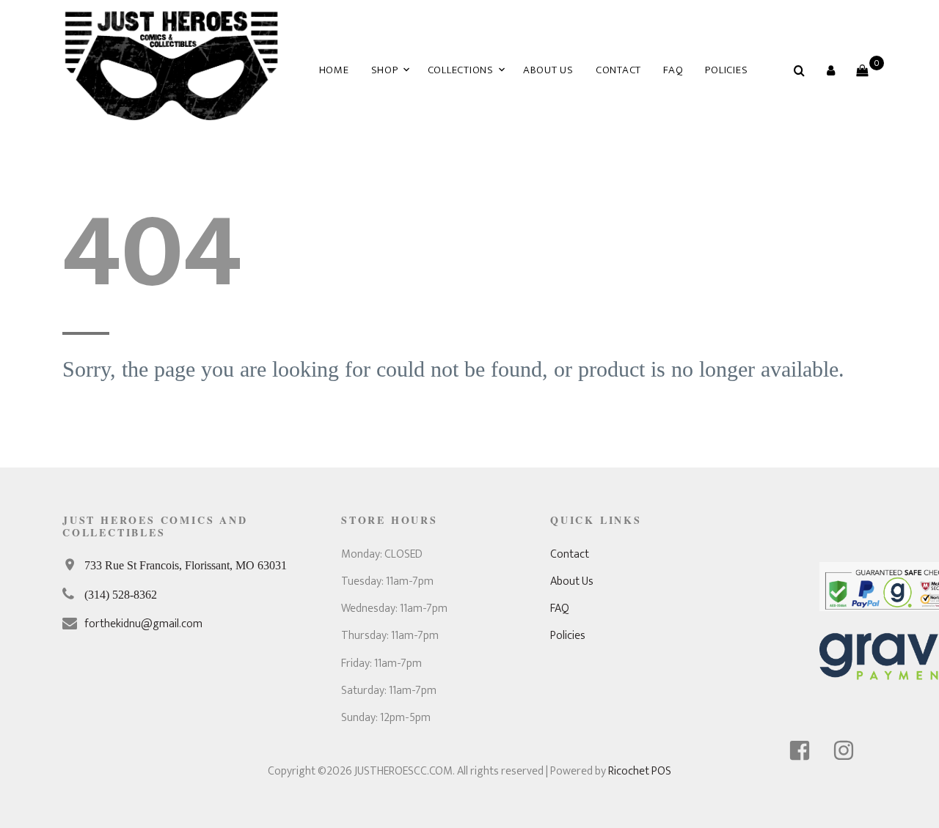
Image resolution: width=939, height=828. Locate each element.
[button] (830, 70)
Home (334, 70)
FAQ (673, 70)
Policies (726, 70)
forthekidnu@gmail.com (143, 624)
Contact (618, 70)
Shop (384, 70)
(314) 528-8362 (120, 594)
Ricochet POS (639, 771)
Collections (461, 70)
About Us (548, 70)
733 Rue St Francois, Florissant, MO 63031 (185, 565)
